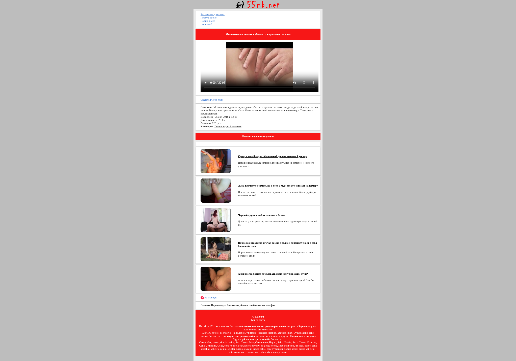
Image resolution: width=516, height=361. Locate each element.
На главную (210, 297)
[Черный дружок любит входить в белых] (216, 219)
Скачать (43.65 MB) (212, 99)
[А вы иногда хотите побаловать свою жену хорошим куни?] (216, 278)
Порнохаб (206, 24)
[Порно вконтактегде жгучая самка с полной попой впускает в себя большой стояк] (216, 249)
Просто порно (209, 17)
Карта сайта (258, 319)
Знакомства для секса (213, 14)
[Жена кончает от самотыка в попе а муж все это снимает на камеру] (216, 190)
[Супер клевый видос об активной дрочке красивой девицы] (216, 160)
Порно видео (208, 20)
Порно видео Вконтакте (227, 126)
